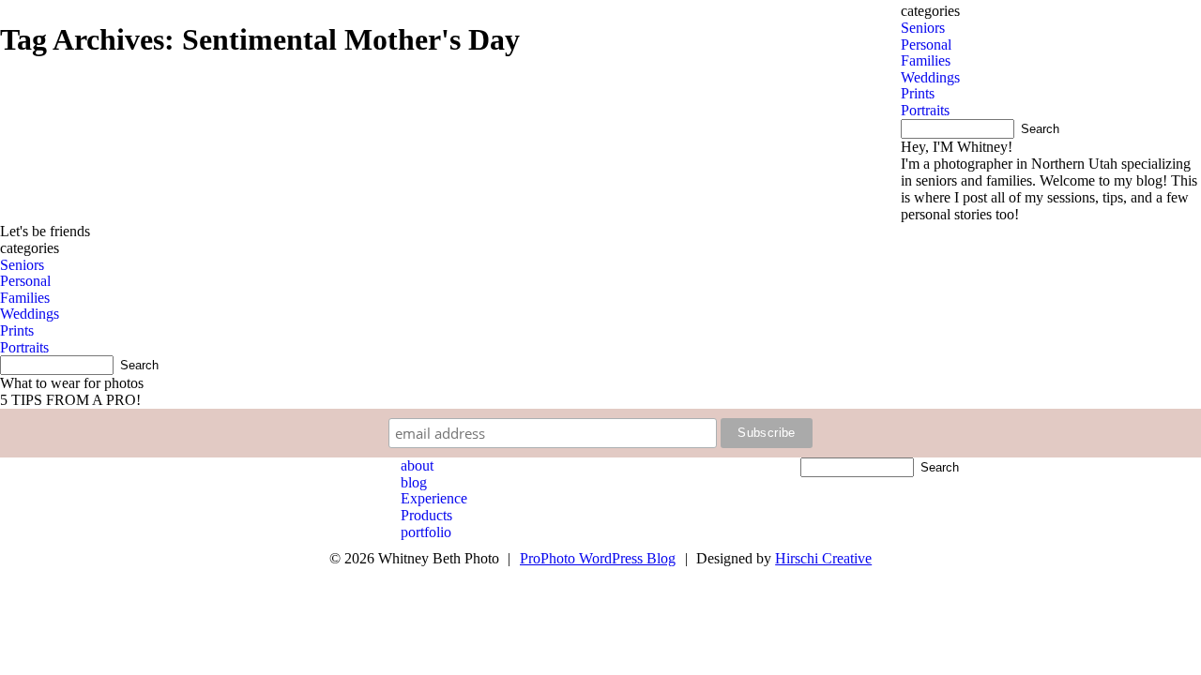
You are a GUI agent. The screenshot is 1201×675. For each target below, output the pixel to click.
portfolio (426, 532)
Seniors (923, 28)
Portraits (925, 110)
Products (426, 515)
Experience (434, 498)
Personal (926, 44)
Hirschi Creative (823, 558)
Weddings (930, 77)
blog (414, 482)
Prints (918, 93)
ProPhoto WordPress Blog (598, 558)
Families (925, 60)
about (417, 465)
